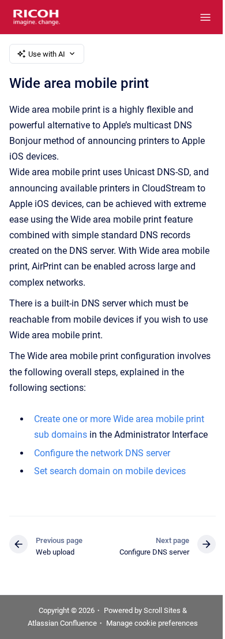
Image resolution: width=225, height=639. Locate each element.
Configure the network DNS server (102, 453)
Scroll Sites (162, 610)
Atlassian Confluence (62, 623)
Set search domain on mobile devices (110, 471)
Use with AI (46, 54)
